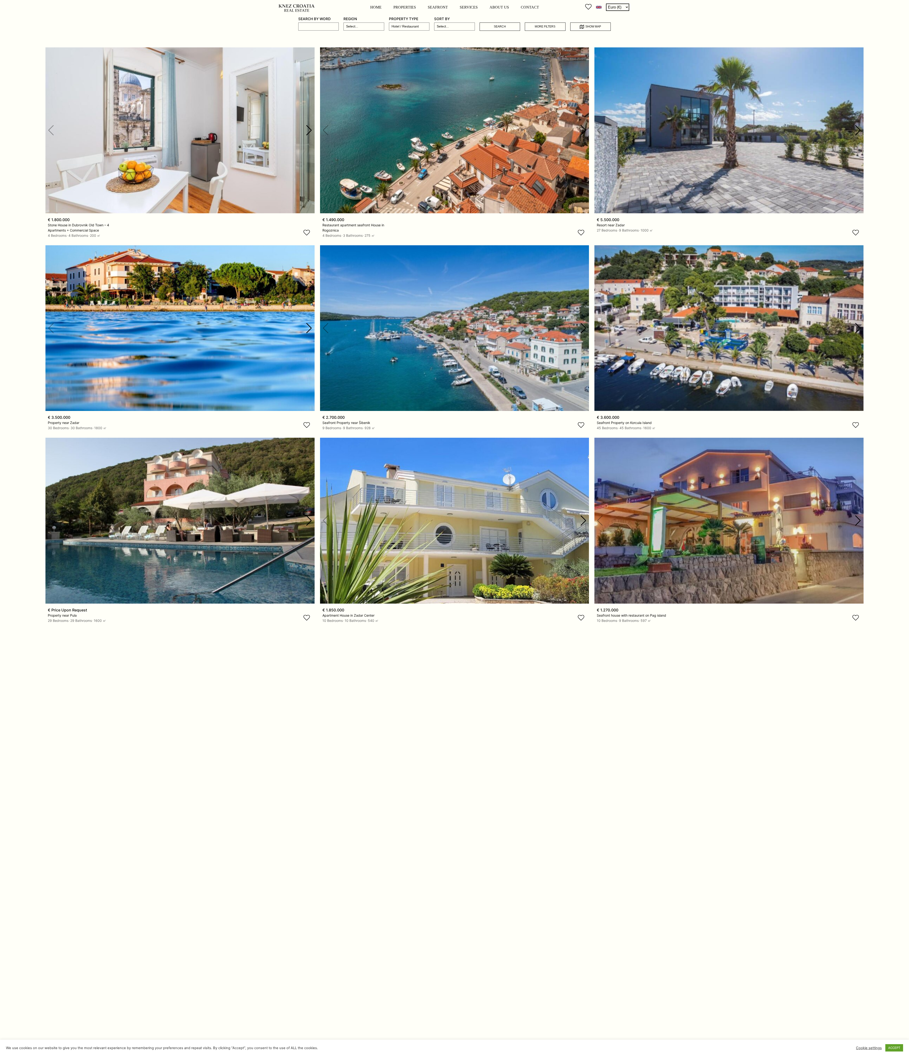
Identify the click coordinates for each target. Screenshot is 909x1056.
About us (499, 7)
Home (376, 7)
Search (500, 26)
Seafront (438, 7)
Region (350, 19)
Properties (404, 7)
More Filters (545, 26)
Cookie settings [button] (869, 1048)
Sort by (442, 19)
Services (469, 7)
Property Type (403, 19)
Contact (530, 7)
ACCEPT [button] (894, 1048)
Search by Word (314, 19)
